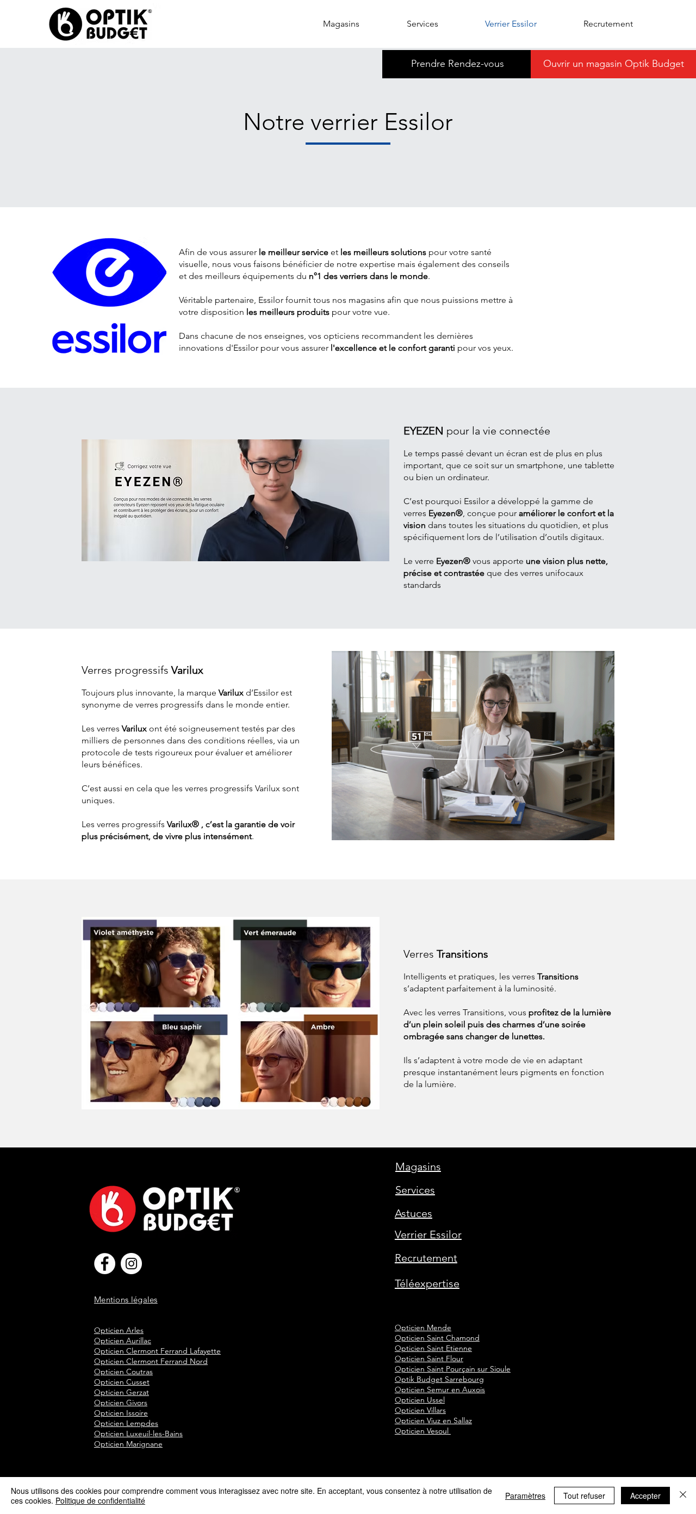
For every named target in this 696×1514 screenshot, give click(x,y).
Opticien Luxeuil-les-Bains (138, 1433)
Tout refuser (584, 1495)
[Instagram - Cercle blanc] (131, 1263)
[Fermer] (682, 1495)
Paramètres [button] (525, 1495)
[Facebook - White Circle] (104, 1263)
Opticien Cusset (122, 1382)
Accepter (645, 1495)
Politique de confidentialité (100, 1500)
